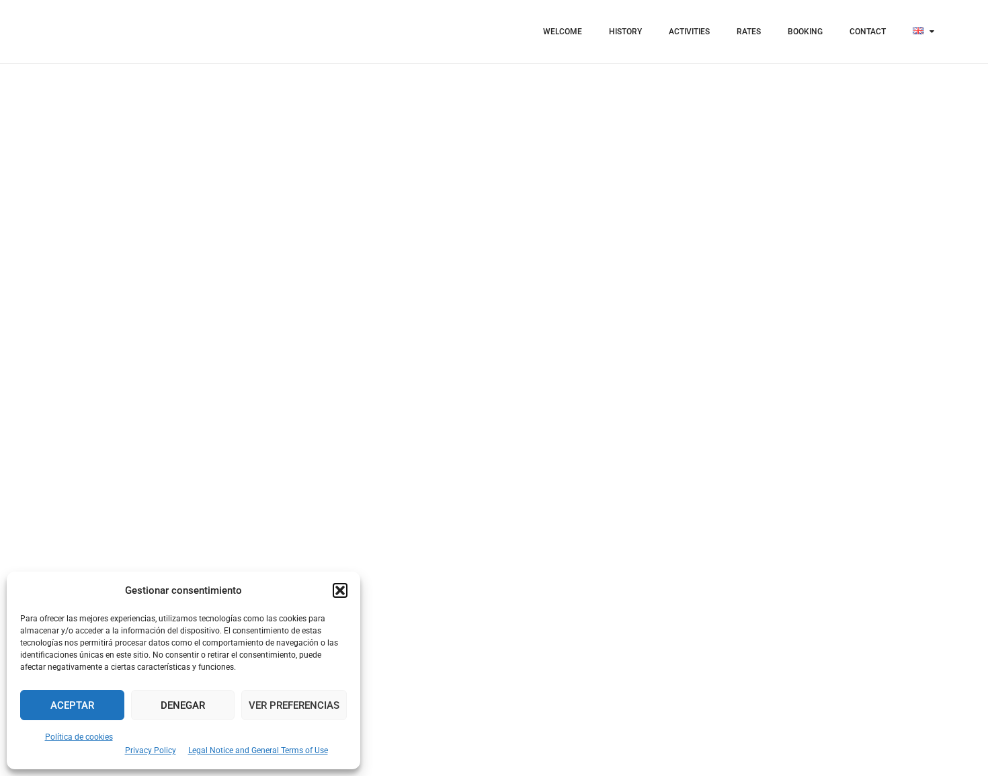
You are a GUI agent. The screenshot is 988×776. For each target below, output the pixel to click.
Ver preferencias (294, 705)
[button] (340, 590)
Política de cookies (79, 737)
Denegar (183, 705)
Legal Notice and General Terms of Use (258, 750)
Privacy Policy (150, 750)
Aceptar (72, 705)
